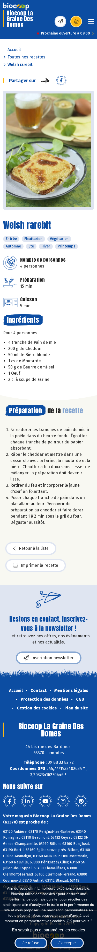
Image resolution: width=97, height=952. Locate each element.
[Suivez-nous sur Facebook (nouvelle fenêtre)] (9, 801)
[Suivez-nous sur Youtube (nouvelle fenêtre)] (45, 801)
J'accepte (67, 943)
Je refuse (31, 943)
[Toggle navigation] (91, 23)
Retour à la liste (34, 548)
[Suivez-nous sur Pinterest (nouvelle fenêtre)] (80, 801)
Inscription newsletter (52, 657)
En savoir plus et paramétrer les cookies (48, 930)
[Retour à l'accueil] (16, 6)
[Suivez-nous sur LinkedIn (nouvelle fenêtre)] (27, 801)
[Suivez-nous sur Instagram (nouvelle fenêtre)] (63, 801)
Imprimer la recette (39, 565)
